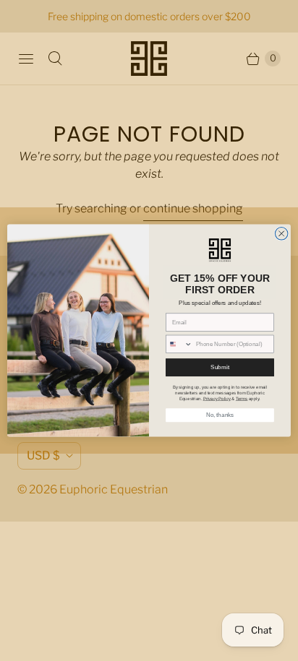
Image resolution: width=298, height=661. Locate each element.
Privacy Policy (217, 398)
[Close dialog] (281, 234)
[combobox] (179, 344)
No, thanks (220, 415)
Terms (242, 398)
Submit (219, 367)
